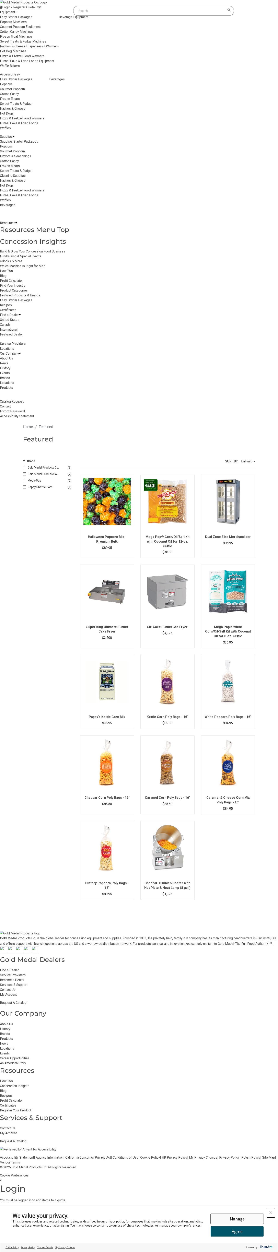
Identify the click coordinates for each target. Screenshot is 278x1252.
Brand (31, 461)
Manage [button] (237, 1219)
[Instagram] (19, 952)
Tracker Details (45, 1247)
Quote (30, 7)
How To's (6, 271)
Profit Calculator (11, 281)
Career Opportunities (15, 1058)
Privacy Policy (229, 1157)
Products (6, 1039)
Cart (38, 7)
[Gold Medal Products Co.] (23, 2)
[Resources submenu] (16, 223)
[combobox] (149, 11)
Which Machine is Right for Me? (22, 266)
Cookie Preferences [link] (14, 1175)
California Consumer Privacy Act (88, 1157)
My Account (8, 994)
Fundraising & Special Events (20, 256)
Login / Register (13, 7)
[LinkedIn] (35, 952)
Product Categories (14, 290)
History (5, 1029)
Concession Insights (33, 241)
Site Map (268, 1157)
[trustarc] (265, 1247)
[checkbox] (47, 467)
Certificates (8, 310)
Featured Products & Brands (20, 295)
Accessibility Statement (17, 1157)
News (4, 1044)
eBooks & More (11, 261)
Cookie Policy (150, 1157)
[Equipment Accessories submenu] (19, 74)
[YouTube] (27, 952)
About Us (6, 1024)
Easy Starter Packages (16, 300)
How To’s (6, 1081)
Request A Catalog (13, 1003)
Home (28, 427)
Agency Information (49, 1157)
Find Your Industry (12, 285)
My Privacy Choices (203, 1157)
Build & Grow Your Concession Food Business (32, 251)
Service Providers (13, 975)
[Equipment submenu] (16, 12)
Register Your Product (15, 1110)
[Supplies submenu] (13, 136)
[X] (11, 952)
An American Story (13, 1063)
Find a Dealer (9, 970)
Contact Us (7, 990)
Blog (3, 276)
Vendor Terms (10, 1162)
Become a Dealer (12, 980)
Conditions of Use (125, 1157)
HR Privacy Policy (174, 1157)
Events (5, 1053)
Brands (5, 1034)
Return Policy (250, 1157)
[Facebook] (3, 952)
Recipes (6, 305)
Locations (7, 1048)
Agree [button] (237, 1231)
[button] (271, 1212)
